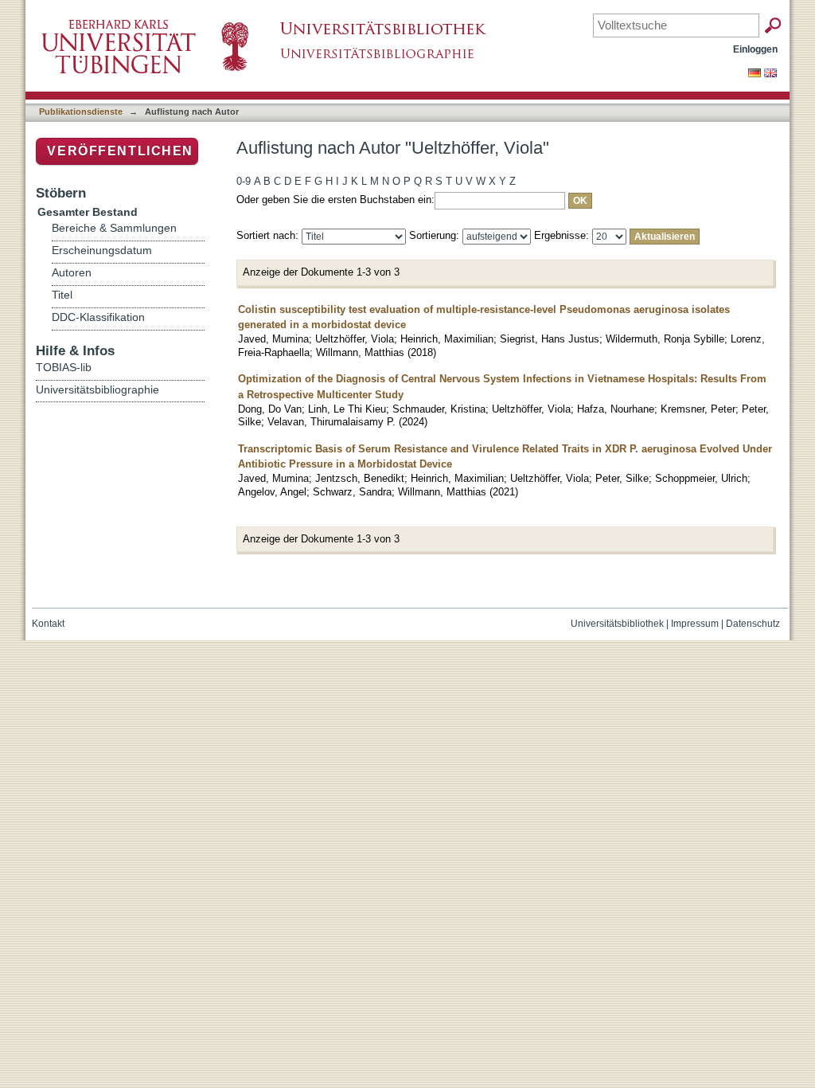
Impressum (695, 623)
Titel (62, 295)
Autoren (72, 273)
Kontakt (48, 623)
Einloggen (755, 49)
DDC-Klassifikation (98, 317)
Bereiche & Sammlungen (114, 228)
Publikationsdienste (81, 111)
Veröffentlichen (120, 151)
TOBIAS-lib (64, 367)
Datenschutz (753, 623)
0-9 (243, 181)
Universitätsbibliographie (97, 389)
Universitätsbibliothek (617, 623)
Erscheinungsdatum (102, 250)
